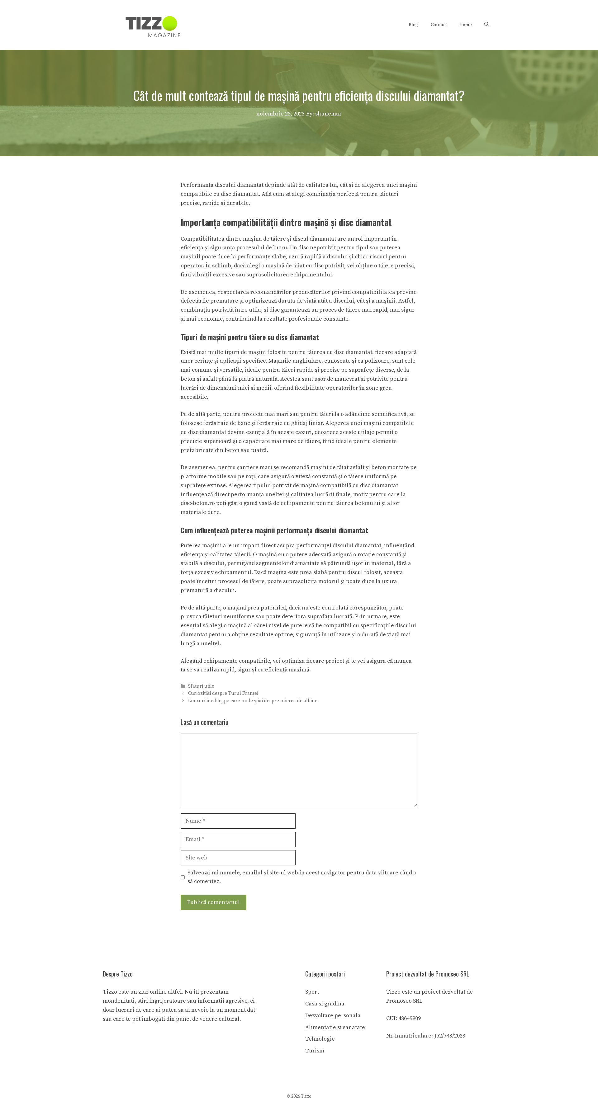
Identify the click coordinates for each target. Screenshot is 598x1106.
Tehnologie (320, 1038)
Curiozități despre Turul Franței (223, 694)
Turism (314, 1050)
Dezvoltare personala (333, 1015)
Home (465, 25)
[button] (486, 25)
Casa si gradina (324, 1003)
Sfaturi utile (201, 686)
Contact (439, 25)
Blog (413, 25)
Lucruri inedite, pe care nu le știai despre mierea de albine (252, 701)
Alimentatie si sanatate (335, 1027)
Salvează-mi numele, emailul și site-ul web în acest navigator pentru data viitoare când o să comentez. (301, 877)
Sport (312, 991)
